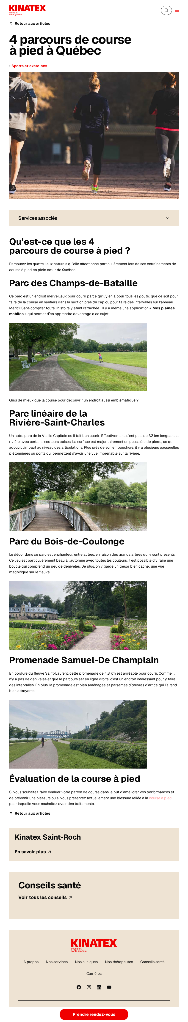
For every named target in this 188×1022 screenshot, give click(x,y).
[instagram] (89, 987)
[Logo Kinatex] (27, 10)
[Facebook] (79, 987)
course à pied (160, 798)
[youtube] (109, 987)
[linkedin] (99, 987)
